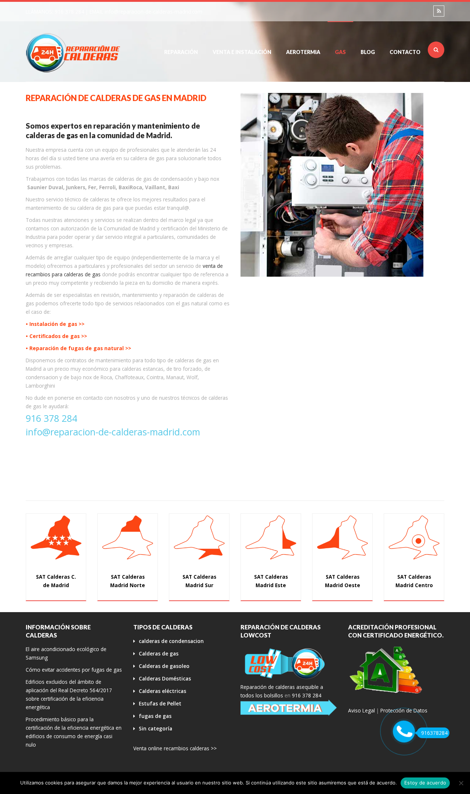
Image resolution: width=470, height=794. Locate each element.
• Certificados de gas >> (56, 336)
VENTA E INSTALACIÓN (242, 52)
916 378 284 (69, 11)
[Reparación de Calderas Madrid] (73, 52)
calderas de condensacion (171, 640)
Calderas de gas (158, 653)
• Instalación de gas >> (55, 323)
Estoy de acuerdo (425, 783)
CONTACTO (405, 52)
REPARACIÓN (181, 52)
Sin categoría (155, 728)
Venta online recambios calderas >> (175, 748)
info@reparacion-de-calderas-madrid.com (153, 11)
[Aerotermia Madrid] (289, 708)
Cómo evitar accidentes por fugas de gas (74, 669)
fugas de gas (155, 715)
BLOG (368, 52)
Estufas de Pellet (160, 703)
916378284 (434, 732)
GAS (340, 52)
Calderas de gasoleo (164, 665)
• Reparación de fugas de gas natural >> (78, 348)
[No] (460, 783)
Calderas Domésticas (165, 678)
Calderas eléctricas (162, 690)
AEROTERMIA (303, 52)
